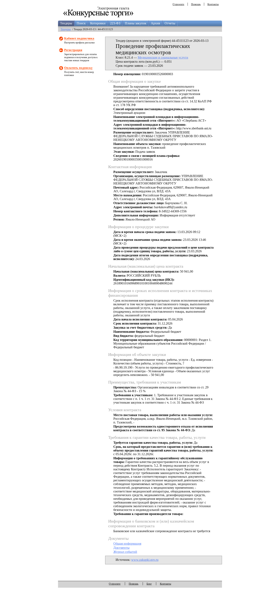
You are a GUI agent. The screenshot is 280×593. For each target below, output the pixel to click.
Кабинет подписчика (79, 38)
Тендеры (66, 23)
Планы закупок (135, 23)
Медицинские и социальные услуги (163, 57)
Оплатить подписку (78, 67)
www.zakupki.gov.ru (144, 559)
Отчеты (170, 23)
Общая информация (127, 543)
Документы (121, 547)
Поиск (81, 23)
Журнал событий (125, 551)
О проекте (178, 4)
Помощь (196, 4)
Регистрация (73, 50)
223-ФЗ (115, 23)
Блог (149, 583)
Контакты (213, 4)
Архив (155, 23)
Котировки (98, 23)
